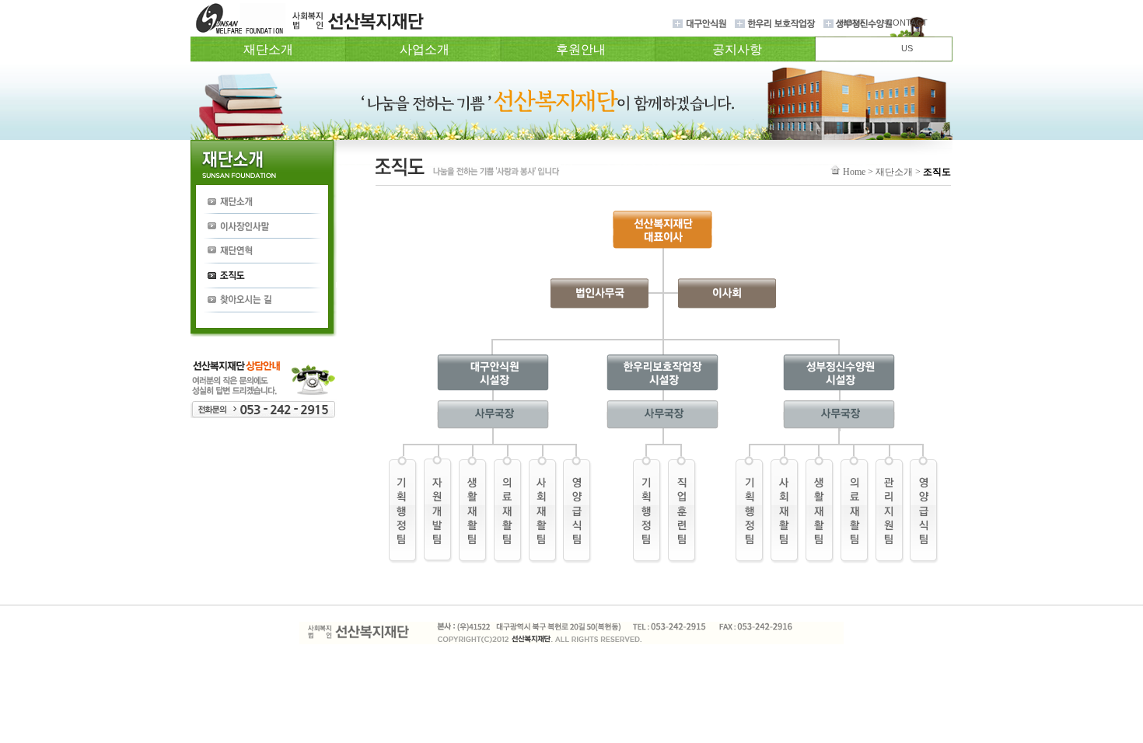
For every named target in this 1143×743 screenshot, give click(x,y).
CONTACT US (907, 35)
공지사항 (737, 49)
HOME (852, 22)
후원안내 (581, 49)
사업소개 (424, 49)
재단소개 (268, 49)
